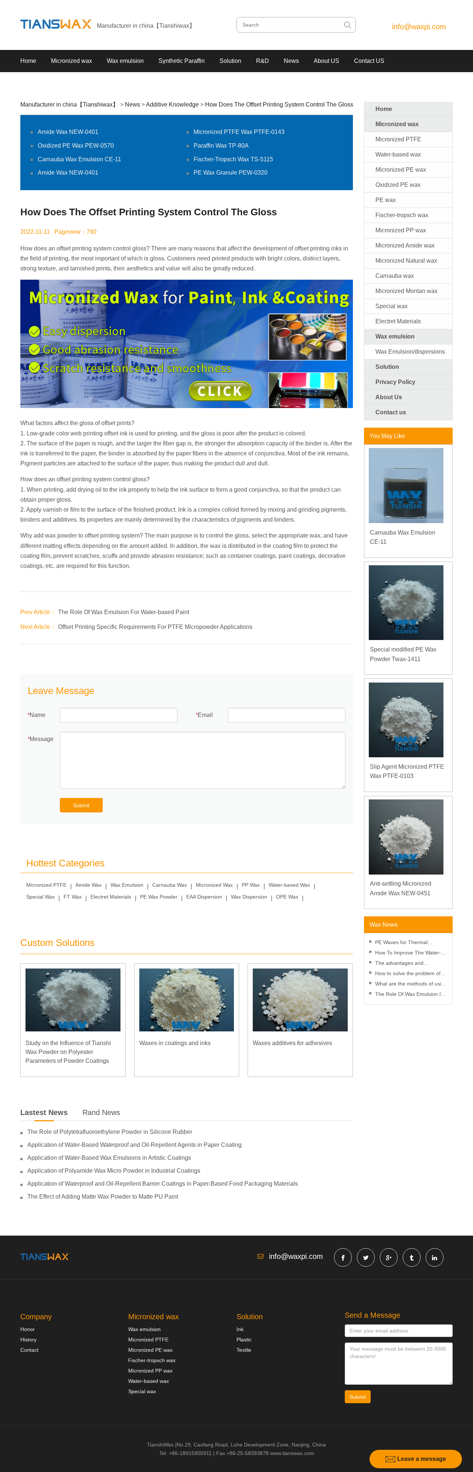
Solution (230, 61)
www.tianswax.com (292, 1453)
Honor (27, 1329)
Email (205, 715)
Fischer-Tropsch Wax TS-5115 (233, 159)
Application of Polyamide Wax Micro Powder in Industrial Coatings (113, 1171)
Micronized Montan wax (406, 291)
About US (326, 61)
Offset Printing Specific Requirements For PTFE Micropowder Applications (155, 627)
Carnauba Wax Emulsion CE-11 (79, 159)
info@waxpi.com (419, 27)
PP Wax (251, 885)
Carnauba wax (394, 276)
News (291, 61)
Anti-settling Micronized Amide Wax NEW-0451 (400, 888)
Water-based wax (398, 154)
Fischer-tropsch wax (401, 215)
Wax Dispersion (249, 897)
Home (28, 61)
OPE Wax (287, 897)
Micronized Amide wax (405, 245)
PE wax (385, 200)
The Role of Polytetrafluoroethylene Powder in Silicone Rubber (109, 1132)
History (28, 1340)
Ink (240, 1329)
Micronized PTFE (46, 885)
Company (36, 1317)
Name (37, 715)
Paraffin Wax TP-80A (221, 145)
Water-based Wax (289, 885)
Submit (81, 805)
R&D (262, 61)
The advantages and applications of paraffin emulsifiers (401, 964)
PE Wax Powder (158, 897)
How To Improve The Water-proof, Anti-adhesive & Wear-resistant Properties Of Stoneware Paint (408, 953)
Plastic (244, 1340)
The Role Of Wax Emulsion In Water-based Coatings (409, 995)
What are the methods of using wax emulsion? (411, 984)
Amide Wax (88, 885)
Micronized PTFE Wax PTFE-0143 (239, 132)
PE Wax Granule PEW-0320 (231, 172)
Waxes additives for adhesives (292, 1043)
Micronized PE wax (400, 169)
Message (42, 739)
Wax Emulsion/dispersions (410, 351)
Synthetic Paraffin (182, 61)
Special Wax (40, 897)
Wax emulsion (125, 61)
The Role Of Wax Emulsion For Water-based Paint (123, 612)
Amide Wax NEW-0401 (68, 132)
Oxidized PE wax (398, 185)
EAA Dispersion (204, 897)
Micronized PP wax (400, 230)
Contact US (369, 61)
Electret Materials (111, 897)
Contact (29, 1350)
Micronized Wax (214, 885)
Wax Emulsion (126, 885)
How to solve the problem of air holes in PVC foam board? (409, 974)
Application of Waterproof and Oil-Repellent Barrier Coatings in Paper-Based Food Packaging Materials (162, 1183)
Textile (243, 1350)
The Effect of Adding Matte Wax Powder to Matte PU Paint (102, 1196)
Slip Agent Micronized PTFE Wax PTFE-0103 (407, 771)
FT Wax (73, 897)
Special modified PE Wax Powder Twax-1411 (403, 654)
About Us (388, 397)
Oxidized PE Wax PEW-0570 (76, 145)
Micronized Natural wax (406, 260)
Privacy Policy (395, 382)
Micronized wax (71, 61)
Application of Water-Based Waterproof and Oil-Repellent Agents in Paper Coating (134, 1145)
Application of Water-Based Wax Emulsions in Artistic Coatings (109, 1158)
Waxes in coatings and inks (175, 1043)
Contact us (390, 412)
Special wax (391, 306)
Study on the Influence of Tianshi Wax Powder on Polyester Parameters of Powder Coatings (68, 1052)
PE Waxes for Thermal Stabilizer (401, 943)
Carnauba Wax (169, 885)
